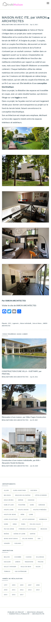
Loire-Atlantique (11, 519)
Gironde (41, 505)
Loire (31, 514)
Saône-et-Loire (19, 533)
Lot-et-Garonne (28, 519)
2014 (38, 590)
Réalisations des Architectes (15, 24)
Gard (32, 505)
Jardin (17, 561)
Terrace (7, 571)
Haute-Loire (8, 509)
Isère (22, 514)
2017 (22, 594)
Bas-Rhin (7, 495)
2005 (22, 585)
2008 (38, 585)
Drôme (20, 500)
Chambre (17, 557)
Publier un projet (16, 612)
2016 (13, 594)
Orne (15, 524)
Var (39, 538)
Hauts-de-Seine (10, 514)
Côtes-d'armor (41, 495)
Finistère (21, 505)
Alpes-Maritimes (19, 490)
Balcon (7, 557)
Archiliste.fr (38, 614)
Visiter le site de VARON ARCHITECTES (19, 306)
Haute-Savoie (23, 509)
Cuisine (29, 557)
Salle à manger (10, 566)
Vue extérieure (21, 571)
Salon (38, 566)
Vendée (7, 543)
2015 (5, 594)
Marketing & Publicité (19, 614)
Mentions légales (35, 612)
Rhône (6, 533)
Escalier (7, 561)
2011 (13, 590)
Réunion (44, 529)
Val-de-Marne (27, 538)
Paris (23, 524)
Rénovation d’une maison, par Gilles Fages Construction (24, 417)
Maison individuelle (25, 323)
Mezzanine (29, 561)
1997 (5, 585)
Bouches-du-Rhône (22, 495)
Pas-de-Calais (35, 524)
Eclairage (40, 557)
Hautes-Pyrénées (39, 509)
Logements (16, 323)
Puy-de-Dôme (9, 529)
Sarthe (32, 533)
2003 (13, 585)
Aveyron (33, 490)
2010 (5, 590)
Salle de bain (26, 566)
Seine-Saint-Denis (11, 538)
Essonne (31, 500)
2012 (9, 323)
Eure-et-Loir (9, 505)
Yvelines (17, 543)
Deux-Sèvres (8, 500)
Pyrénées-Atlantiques (27, 529)
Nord (6, 524)
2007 (30, 585)
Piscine (40, 561)
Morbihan (43, 519)
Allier (6, 490)
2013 (30, 590)
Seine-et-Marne (37, 323)
